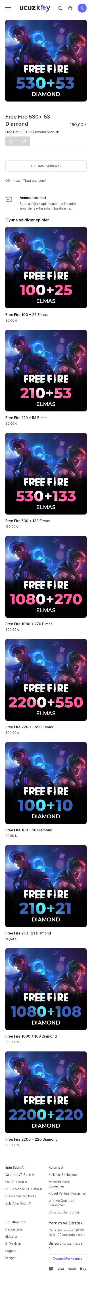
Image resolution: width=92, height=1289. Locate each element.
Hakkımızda (13, 1229)
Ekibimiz (11, 1236)
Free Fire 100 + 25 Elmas (26, 314)
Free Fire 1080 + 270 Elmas (28, 624)
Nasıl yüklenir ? (49, 166)
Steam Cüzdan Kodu (20, 1196)
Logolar (11, 1251)
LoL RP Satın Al (16, 1182)
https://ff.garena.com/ (29, 180)
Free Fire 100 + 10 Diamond (28, 830)
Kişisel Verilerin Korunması (67, 1193)
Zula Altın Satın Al (18, 1203)
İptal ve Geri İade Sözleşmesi (61, 1203)
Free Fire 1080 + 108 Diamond (31, 1036)
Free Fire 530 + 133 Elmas (27, 521)
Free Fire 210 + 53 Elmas (26, 417)
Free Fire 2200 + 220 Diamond (31, 1139)
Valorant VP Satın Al (20, 1175)
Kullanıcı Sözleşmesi (63, 1175)
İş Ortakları (13, 1244)
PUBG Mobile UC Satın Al (23, 1189)
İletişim (10, 1258)
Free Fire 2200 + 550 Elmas (29, 727)
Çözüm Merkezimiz (67, 1258)
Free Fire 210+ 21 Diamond (28, 933)
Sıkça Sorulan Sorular (64, 1212)
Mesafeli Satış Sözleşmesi (59, 1184)
